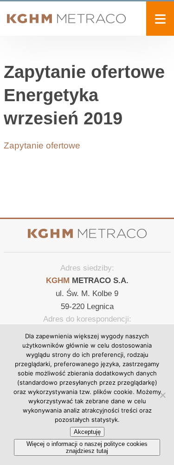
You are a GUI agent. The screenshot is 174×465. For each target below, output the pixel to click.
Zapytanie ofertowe (42, 145)
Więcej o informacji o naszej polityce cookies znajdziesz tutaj (87, 447)
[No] (162, 395)
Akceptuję (87, 431)
